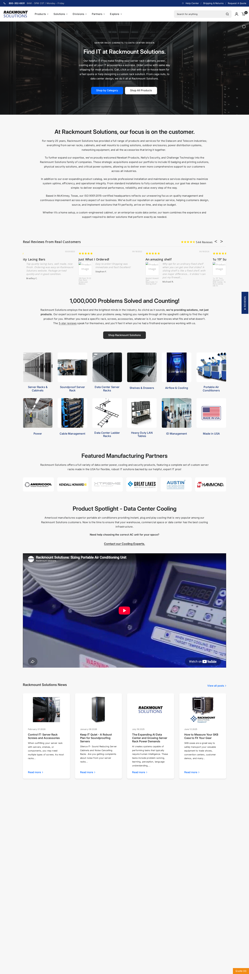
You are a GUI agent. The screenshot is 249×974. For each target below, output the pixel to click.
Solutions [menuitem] (59, 14)
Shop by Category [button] (107, 90)
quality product (101, 259)
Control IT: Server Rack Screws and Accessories (44, 736)
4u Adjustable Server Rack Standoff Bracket (29, 281)
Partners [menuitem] (97, 14)
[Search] (227, 14)
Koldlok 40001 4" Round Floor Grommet (164, 280)
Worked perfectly (36, 259)
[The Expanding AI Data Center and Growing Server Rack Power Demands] (150, 709)
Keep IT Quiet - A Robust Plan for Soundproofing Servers (96, 738)
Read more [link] (34, 772)
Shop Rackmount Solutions (124, 335)
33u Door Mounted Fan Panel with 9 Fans (95, 281)
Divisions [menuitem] (78, 14)
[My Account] (236, 14)
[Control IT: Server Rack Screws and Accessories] (46, 709)
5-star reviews (68, 323)
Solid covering (167, 259)
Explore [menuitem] (114, 14)
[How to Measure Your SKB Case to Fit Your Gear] (202, 709)
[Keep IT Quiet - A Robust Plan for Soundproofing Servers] (98, 709)
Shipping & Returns (213, 3)
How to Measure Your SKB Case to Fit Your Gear (201, 736)
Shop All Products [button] (141, 90)
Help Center (192, 3)
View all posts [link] (215, 685)
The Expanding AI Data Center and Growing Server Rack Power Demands (149, 738)
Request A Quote (237, 3)
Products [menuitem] (40, 14)
